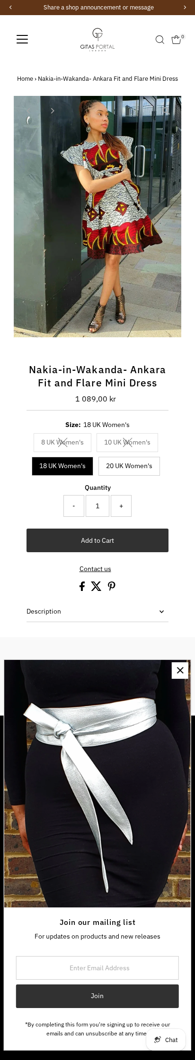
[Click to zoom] (166, 111)
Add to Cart (97, 540)
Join (97, 996)
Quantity (98, 487)
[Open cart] (176, 39)
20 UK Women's (129, 466)
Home (25, 79)
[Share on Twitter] (97, 588)
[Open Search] (160, 39)
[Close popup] (180, 670)
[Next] (52, 110)
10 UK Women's (131, 443)
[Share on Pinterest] (111, 588)
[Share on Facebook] (83, 588)
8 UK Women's (66, 443)
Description (44, 611)
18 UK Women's (62, 466)
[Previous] (29, 110)
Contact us (95, 569)
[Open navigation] (22, 39)
